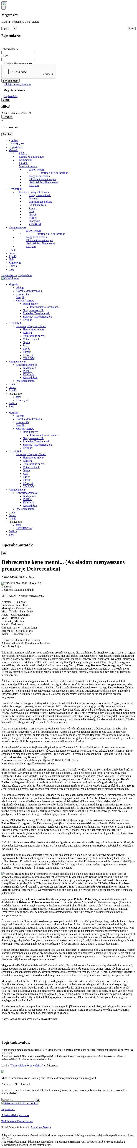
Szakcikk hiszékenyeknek (43, 182)
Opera (32, 208)
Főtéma (23, 153)
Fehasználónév (9, 48)
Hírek (12, 249)
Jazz (31, 211)
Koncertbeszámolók (27, 364)
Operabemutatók (25, 380)
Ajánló (12, 256)
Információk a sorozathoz (54, 172)
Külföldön (28, 374)
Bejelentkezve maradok (19, 63)
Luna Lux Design (41, 1127)
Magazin (13, 150)
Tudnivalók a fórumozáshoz (17, 1121)
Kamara (33, 198)
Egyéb (33, 214)
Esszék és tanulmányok (32, 156)
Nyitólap (13, 140)
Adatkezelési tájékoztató (15, 1115)
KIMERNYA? (24, 528)
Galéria (13, 265)
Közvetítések (30, 377)
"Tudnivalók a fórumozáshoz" (27, 1065)
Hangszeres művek (40, 195)
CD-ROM (35, 224)
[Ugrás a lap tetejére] (4, 3)
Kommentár (25, 159)
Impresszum (8, 1109)
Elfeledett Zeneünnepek (42, 179)
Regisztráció (10, 96)
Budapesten (29, 367)
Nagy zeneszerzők (39, 176)
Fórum (12, 253)
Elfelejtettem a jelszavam (17, 84)
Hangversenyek (17, 227)
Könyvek (34, 220)
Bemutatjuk (15, 188)
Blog (11, 269)
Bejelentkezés (16, 143)
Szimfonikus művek (40, 201)
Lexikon (34, 185)
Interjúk (23, 163)
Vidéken (27, 371)
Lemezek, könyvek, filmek (34, 192)
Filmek (33, 217)
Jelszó (4, 55)
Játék (11, 259)
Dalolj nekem (36, 169)
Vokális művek (37, 204)
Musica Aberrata (28, 166)
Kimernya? (15, 262)
